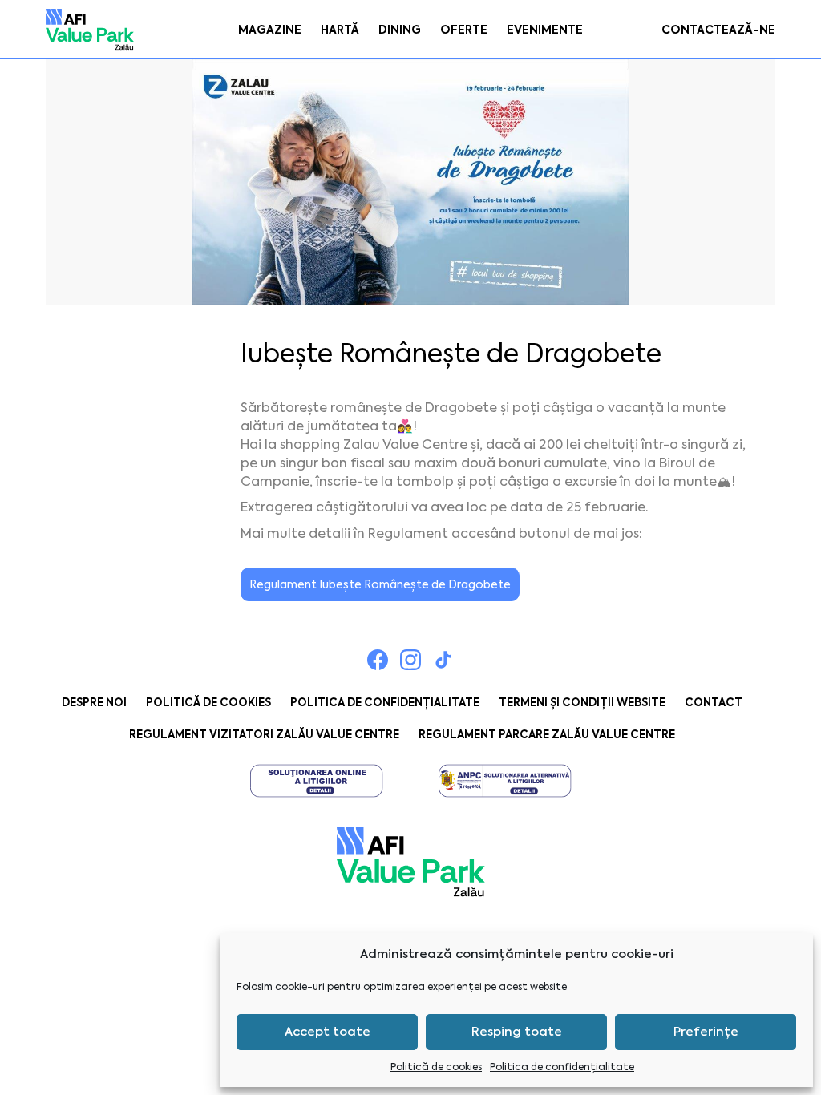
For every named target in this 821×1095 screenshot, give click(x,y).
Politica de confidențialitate (562, 1067)
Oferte (463, 30)
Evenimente (545, 30)
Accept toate (327, 1032)
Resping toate (516, 1032)
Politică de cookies (436, 1067)
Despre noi (94, 702)
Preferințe (705, 1032)
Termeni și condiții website (582, 702)
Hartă (340, 30)
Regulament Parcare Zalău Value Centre (547, 734)
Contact (713, 702)
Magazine (269, 30)
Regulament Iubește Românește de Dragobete (380, 584)
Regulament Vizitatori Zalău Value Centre (264, 734)
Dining (399, 30)
